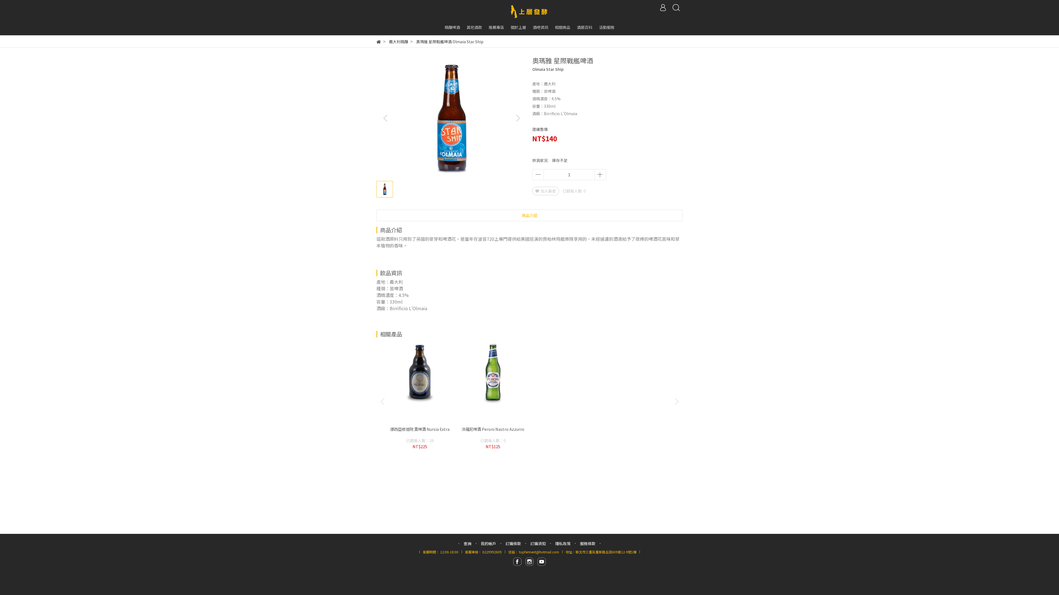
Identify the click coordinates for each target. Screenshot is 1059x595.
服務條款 (587, 543)
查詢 (467, 543)
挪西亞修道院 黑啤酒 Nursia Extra (420, 429)
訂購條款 (513, 543)
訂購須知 (538, 543)
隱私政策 (563, 543)
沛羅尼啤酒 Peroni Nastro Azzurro (493, 429)
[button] (518, 118)
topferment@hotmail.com (539, 552)
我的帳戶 (488, 543)
